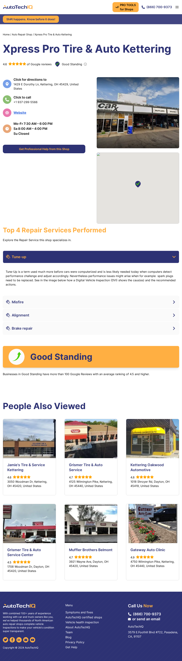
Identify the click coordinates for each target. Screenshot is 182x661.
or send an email (146, 619)
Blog (68, 637)
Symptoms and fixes (79, 612)
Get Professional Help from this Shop (44, 149)
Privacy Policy (74, 642)
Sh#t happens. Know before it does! (30, 19)
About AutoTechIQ (77, 627)
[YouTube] (32, 640)
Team (69, 632)
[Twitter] (5, 640)
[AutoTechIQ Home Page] (18, 7)
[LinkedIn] (19, 640)
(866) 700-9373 (159, 7)
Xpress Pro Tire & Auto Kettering (53, 34)
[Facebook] (12, 640)
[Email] (25, 640)
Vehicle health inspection (82, 622)
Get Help (71, 647)
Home (6, 34)
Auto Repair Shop (22, 34)
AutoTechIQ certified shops (83, 617)
